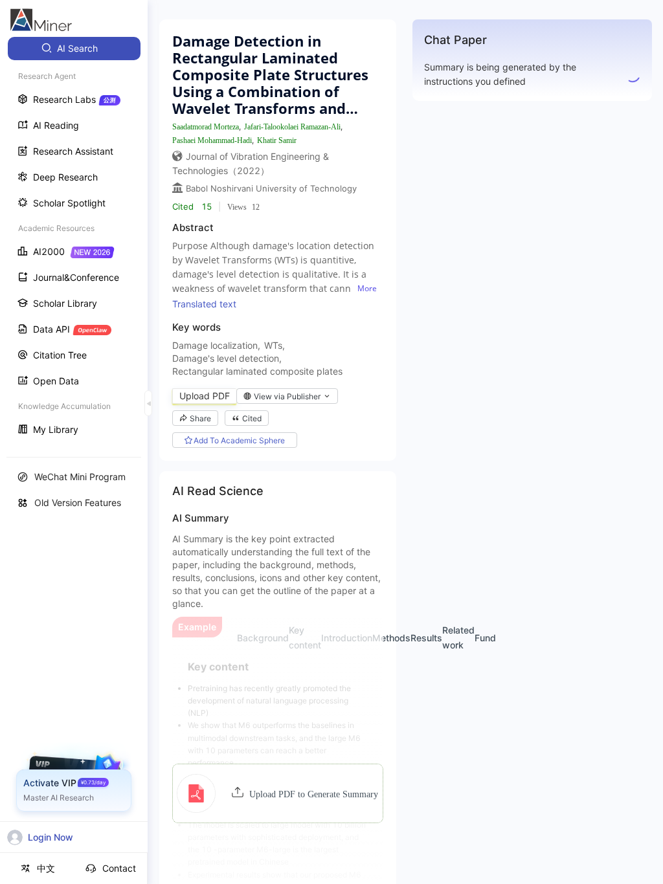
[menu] (74, 240)
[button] (277, 793)
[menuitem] (74, 48)
